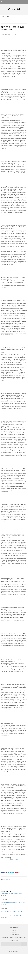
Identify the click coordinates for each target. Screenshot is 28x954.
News (8, 16)
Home (2, 16)
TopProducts (7, 879)
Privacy (14, 932)
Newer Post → (23, 886)
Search (14, 930)
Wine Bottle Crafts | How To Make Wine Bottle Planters (13, 907)
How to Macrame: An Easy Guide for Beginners (11, 911)
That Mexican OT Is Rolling (7, 898)
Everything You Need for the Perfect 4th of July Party (13, 902)
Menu (4, 2)
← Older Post (4, 886)
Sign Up (24, 944)
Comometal (15, 951)
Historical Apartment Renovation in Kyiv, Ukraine (12, 915)
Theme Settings (22, 937)
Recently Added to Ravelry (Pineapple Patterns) (12, 893)
